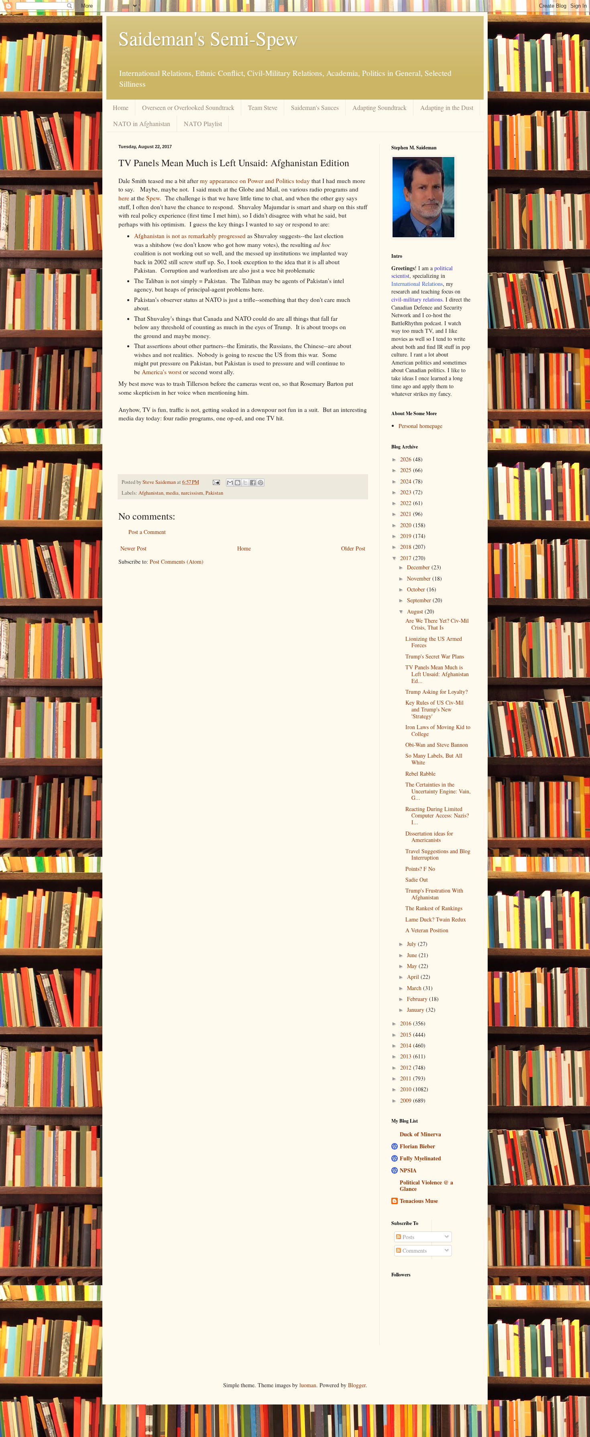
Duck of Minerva (420, 1134)
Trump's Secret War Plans (434, 656)
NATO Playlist (203, 123)
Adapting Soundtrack (379, 107)
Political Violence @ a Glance (426, 1185)
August (416, 611)
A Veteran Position (426, 930)
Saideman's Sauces (315, 107)
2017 (406, 558)
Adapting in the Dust (446, 107)
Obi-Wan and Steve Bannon (436, 744)
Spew (153, 198)
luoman (307, 1385)
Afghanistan (150, 492)
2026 (406, 459)
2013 (406, 1056)
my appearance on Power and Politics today (255, 181)
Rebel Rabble (420, 773)
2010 (406, 1089)
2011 (406, 1078)
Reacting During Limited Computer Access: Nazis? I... (437, 815)
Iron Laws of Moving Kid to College (437, 730)
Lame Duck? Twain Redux (435, 919)
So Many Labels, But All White (433, 759)
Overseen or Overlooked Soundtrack (188, 107)
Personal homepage (420, 426)
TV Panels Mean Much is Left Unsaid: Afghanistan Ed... (437, 674)
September (420, 600)
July (412, 944)
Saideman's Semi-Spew (208, 38)
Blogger (357, 1385)
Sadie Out (416, 879)
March (415, 988)
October (417, 589)
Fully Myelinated (420, 1158)
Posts (407, 1237)
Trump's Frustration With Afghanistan (434, 894)
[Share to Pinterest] (260, 483)
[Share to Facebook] (253, 483)
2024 (406, 481)
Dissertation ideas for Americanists (429, 837)
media (172, 492)
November (419, 578)
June (413, 955)
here (123, 198)
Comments (414, 1250)
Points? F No (420, 868)
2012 (406, 1067)
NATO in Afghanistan (141, 123)
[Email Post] (215, 482)
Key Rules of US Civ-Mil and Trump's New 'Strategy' (434, 709)
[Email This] (230, 483)
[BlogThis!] (238, 483)
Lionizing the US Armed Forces (433, 642)
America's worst (161, 372)
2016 (406, 1023)
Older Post (353, 548)
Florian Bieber (417, 1146)
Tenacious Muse (419, 1200)
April (414, 976)
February (418, 999)
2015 (406, 1034)
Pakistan (214, 492)
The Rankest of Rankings (433, 908)
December (419, 567)
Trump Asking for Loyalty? (436, 691)
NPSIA (408, 1170)
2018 (406, 546)
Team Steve (262, 107)
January (416, 1009)
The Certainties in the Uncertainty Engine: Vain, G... (438, 791)
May (413, 966)
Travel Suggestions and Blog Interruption (437, 854)
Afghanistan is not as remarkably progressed (190, 236)
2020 (406, 525)
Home (120, 107)
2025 (406, 470)
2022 (406, 503)
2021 (406, 514)
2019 (406, 536)
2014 (406, 1045)
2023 (406, 492)
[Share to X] (245, 483)
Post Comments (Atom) (176, 561)
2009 (406, 1100)
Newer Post (133, 548)
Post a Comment (147, 532)
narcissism (192, 492)
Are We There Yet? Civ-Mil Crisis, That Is (437, 624)
